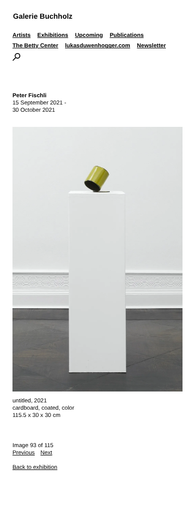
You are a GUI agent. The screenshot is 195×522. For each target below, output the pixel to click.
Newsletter (151, 46)
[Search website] (16, 58)
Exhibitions (52, 35)
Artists (21, 35)
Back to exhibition (34, 467)
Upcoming (89, 35)
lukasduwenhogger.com (97, 46)
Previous (23, 453)
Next (47, 453)
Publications (127, 35)
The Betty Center (35, 46)
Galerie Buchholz (42, 16)
